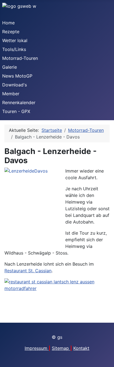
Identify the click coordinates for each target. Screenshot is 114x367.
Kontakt (81, 348)
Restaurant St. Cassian (27, 270)
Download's (14, 85)
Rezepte (10, 31)
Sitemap (61, 348)
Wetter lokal (14, 40)
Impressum (37, 348)
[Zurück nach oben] (107, 360)
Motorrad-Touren (20, 58)
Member (10, 93)
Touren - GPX (16, 111)
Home (8, 22)
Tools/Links (14, 49)
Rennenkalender (18, 102)
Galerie (9, 67)
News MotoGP (17, 76)
